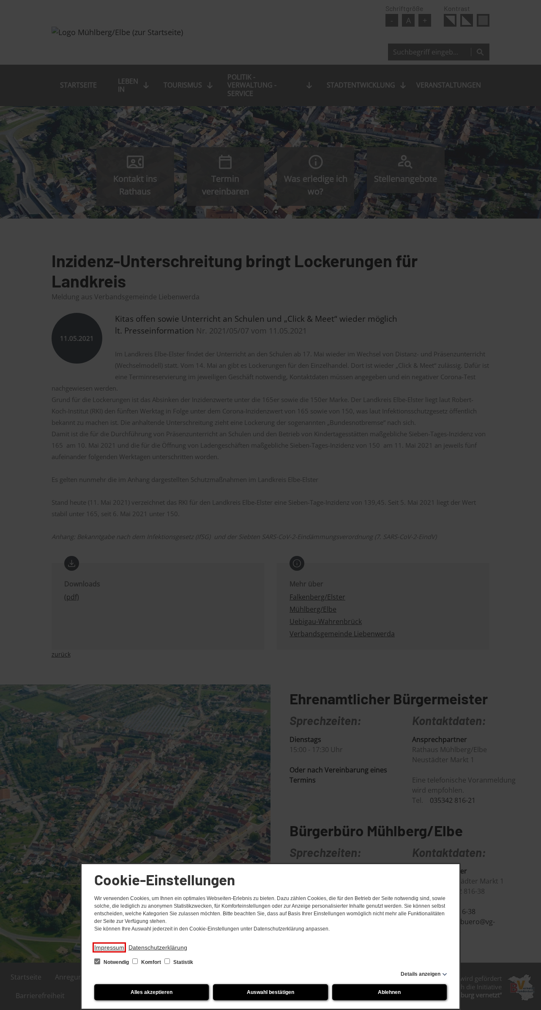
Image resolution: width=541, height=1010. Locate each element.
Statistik (182, 962)
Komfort (151, 962)
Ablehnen (389, 992)
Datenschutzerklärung (157, 947)
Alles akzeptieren (151, 992)
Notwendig (116, 962)
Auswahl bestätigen (270, 992)
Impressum (109, 947)
